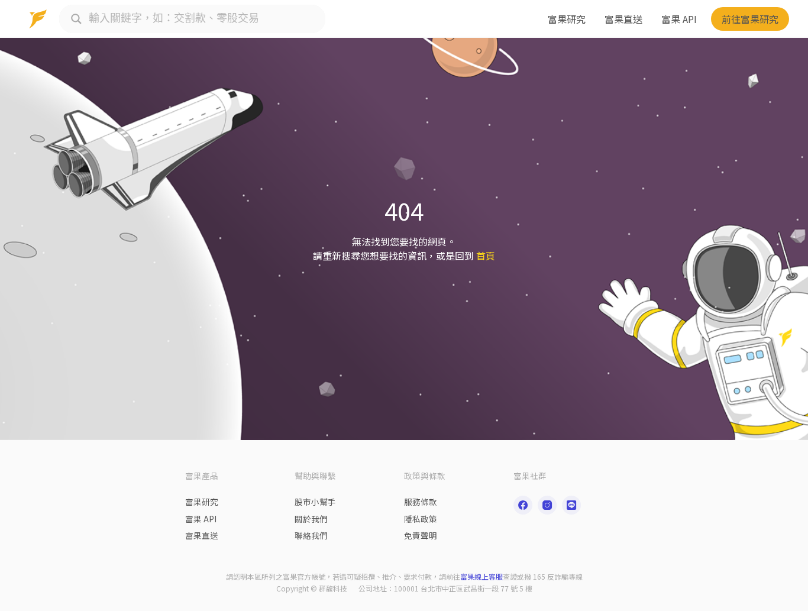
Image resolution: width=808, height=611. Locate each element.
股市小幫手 (315, 501)
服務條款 (420, 501)
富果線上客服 (481, 576)
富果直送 (623, 19)
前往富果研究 (750, 19)
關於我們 (311, 519)
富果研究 (567, 19)
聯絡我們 (311, 535)
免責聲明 (420, 535)
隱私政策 (420, 519)
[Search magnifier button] (76, 19)
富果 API (679, 19)
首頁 (485, 255)
